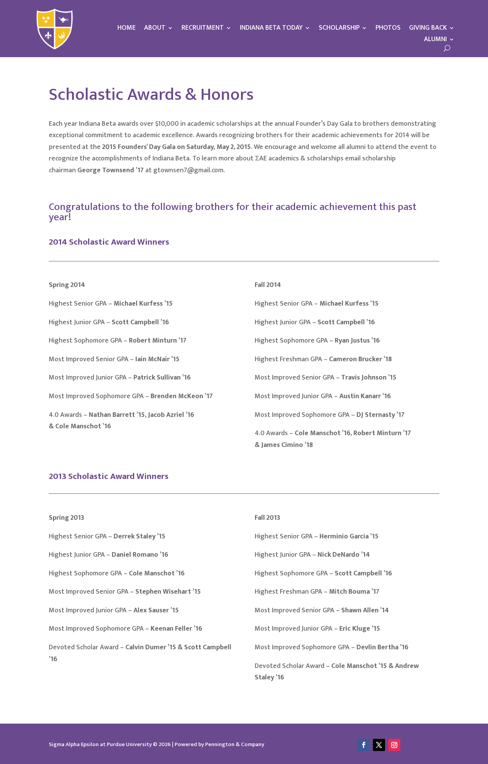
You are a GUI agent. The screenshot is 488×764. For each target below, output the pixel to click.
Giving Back (428, 29)
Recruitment (202, 29)
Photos (388, 29)
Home (126, 29)
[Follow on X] (379, 745)
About (154, 29)
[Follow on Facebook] (364, 745)
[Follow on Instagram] (394, 745)
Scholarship (339, 29)
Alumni (435, 41)
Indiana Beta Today (271, 29)
